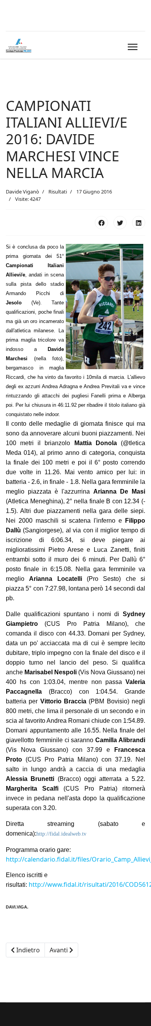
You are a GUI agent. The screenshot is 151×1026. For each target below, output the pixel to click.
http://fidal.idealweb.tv (61, 834)
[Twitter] (120, 222)
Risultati (57, 191)
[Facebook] (101, 222)
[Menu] (131, 47)
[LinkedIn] (138, 222)
